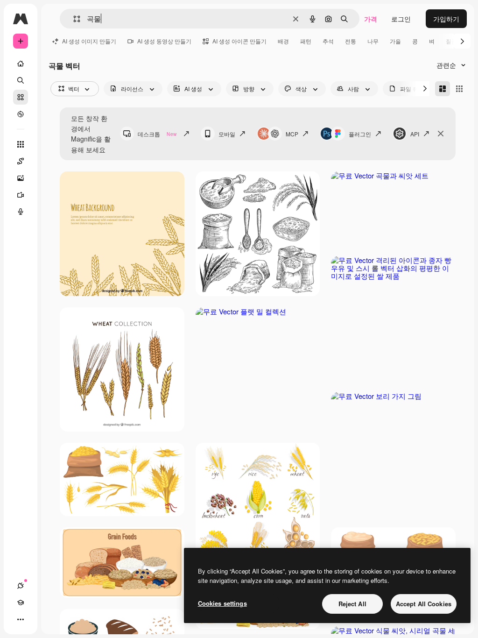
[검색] (20, 80)
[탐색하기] (20, 113)
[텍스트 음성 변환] (20, 211)
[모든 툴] (20, 144)
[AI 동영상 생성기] (20, 194)
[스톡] (20, 97)
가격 (370, 18)
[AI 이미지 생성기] (20, 177)
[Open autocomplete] (73, 18)
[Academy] (20, 602)
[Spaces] (20, 161)
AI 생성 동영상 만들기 (164, 41)
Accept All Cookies (423, 603)
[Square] (459, 88)
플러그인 (360, 134)
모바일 (226, 134)
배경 (283, 41)
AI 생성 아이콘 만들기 (239, 41)
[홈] (20, 63)
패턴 (305, 41)
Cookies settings (222, 603)
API (414, 134)
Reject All (352, 603)
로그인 (401, 18)
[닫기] (440, 133)
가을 (395, 41)
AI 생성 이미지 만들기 (89, 41)
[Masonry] (442, 88)
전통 (350, 41)
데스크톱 (157, 134)
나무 (373, 41)
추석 (328, 41)
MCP (292, 134)
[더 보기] (20, 619)
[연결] (20, 585)
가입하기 (446, 18)
